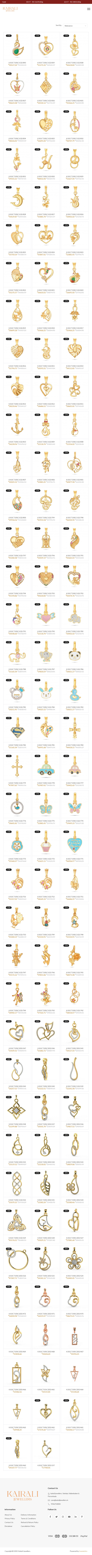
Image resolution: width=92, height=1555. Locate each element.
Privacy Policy (10, 1518)
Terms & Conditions (28, 1518)
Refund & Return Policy (29, 1522)
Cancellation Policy (28, 1526)
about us (8, 1515)
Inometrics (83, 1551)
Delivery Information (28, 1515)
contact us (9, 1522)
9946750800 (55, 1504)
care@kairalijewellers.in (59, 1500)
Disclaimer (8, 1526)
